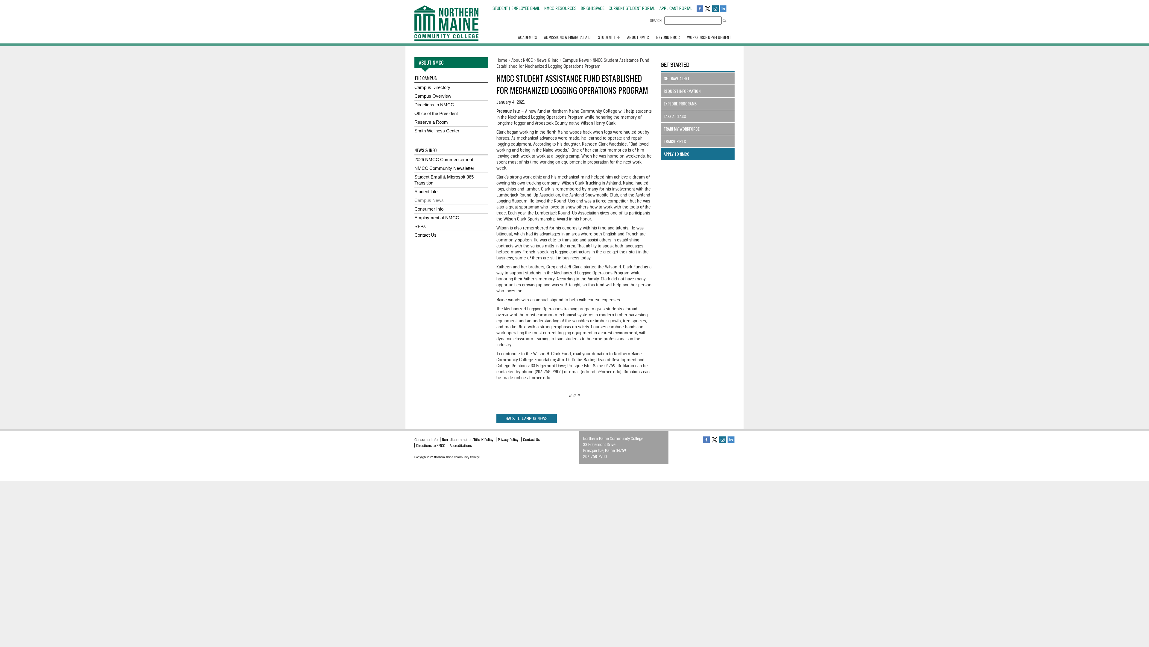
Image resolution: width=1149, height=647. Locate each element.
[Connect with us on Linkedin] (723, 8)
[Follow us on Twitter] (707, 8)
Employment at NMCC (436, 217)
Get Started (675, 64)
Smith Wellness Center (436, 130)
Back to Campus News (527, 418)
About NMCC (522, 60)
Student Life (425, 191)
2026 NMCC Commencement (443, 159)
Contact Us (425, 235)
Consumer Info (428, 208)
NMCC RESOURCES (560, 8)
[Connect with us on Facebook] (700, 8)
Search (656, 20)
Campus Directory (432, 87)
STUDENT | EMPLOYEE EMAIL (516, 8)
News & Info (548, 60)
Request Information (682, 91)
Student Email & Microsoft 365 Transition (444, 179)
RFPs (420, 226)
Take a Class (675, 116)
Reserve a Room (431, 122)
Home (501, 60)
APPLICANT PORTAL (675, 8)
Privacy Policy (508, 439)
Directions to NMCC (434, 104)
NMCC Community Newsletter (444, 168)
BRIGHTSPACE (592, 8)
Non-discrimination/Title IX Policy (467, 439)
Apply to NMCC (676, 154)
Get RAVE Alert (676, 78)
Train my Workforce (682, 129)
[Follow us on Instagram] (715, 8)
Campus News (429, 200)
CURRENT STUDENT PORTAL (632, 8)
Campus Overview (432, 96)
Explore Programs (680, 103)
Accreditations (461, 445)
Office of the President (436, 113)
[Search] (725, 20)
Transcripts (675, 141)
